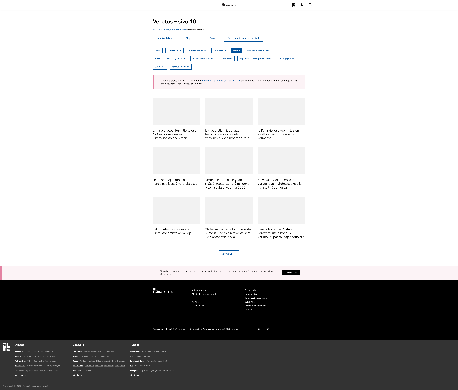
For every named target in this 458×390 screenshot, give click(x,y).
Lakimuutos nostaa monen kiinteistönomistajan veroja (172, 231)
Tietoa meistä (251, 294)
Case (212, 38)
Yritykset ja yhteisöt (197, 50)
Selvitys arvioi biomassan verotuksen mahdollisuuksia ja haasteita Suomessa (280, 184)
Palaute (248, 309)
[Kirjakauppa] (293, 5)
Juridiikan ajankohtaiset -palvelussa (220, 80)
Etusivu (156, 29)
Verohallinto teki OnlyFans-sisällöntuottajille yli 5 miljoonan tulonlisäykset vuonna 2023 (228, 184)
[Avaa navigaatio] (147, 4)
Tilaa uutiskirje (291, 272)
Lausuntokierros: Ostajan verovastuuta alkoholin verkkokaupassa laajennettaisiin (281, 233)
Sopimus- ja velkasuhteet (258, 50)
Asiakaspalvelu (199, 290)
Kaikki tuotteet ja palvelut (257, 297)
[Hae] (302, 5)
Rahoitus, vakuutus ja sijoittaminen (170, 58)
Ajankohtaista (164, 38)
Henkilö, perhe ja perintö (203, 58)
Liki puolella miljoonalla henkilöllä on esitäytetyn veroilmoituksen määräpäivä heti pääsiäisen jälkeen (229, 136)
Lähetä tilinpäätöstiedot (256, 305)
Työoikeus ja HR (174, 50)
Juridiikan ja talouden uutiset (173, 29)
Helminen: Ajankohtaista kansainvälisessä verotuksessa (175, 182)
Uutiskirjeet (250, 301)
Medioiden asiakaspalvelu (204, 294)
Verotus (236, 50)
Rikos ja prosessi (287, 58)
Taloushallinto (220, 50)
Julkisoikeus (226, 58)
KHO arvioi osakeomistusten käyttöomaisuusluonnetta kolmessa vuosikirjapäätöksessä (278, 136)
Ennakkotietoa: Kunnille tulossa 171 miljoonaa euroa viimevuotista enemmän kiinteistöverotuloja (175, 136)
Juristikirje (159, 67)
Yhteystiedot (251, 290)
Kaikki (157, 50)
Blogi (188, 38)
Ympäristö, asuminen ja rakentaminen (256, 58)
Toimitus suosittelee (180, 67)
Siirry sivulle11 (229, 253)
